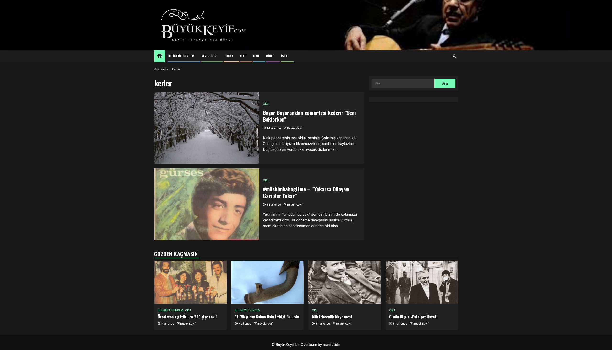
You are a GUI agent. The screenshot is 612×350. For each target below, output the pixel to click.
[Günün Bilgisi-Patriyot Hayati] (422, 282)
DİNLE (270, 55)
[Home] (159, 56)
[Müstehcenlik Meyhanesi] (344, 282)
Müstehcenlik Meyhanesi (332, 317)
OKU (243, 55)
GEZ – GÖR (209, 55)
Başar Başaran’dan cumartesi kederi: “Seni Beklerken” (309, 116)
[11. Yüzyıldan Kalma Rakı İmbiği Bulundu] (267, 282)
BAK (256, 55)
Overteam (309, 344)
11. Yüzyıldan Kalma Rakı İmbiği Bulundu (267, 317)
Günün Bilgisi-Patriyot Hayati (413, 317)
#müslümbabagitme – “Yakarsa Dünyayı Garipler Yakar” (306, 192)
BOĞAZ (228, 55)
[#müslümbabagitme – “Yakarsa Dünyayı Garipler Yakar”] (206, 204)
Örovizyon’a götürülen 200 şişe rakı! (187, 317)
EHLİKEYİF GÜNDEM (181, 55)
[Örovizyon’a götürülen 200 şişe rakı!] (190, 282)
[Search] (454, 56)
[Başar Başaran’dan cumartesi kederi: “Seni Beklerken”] (206, 128)
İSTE (284, 55)
